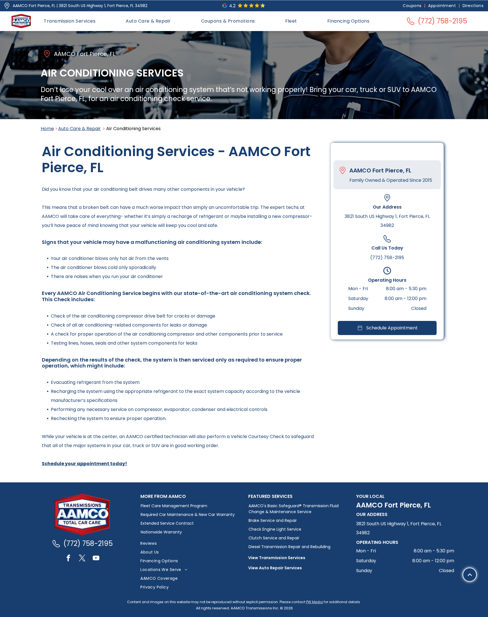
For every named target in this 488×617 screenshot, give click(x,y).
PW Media (314, 602)
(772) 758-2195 (387, 257)
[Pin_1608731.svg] (6, 5)
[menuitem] (412, 5)
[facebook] (68, 559)
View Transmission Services (276, 558)
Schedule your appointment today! (84, 463)
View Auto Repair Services (275, 568)
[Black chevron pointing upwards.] (470, 575)
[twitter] (82, 559)
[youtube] (96, 559)
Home (47, 128)
